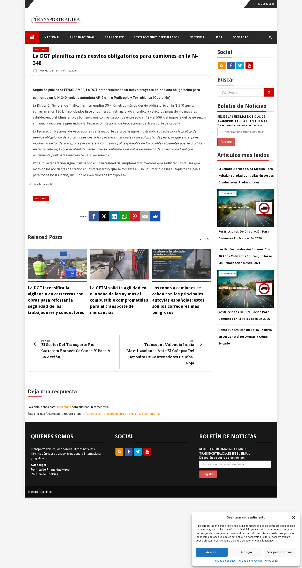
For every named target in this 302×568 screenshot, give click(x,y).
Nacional (52, 37)
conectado (64, 407)
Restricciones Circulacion (157, 37)
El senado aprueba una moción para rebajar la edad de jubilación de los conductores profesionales (246, 175)
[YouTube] (249, 65)
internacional (82, 37)
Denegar (246, 552)
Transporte (114, 37)
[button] (294, 517)
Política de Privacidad (250, 560)
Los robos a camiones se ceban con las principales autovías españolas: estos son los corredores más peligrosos (178, 300)
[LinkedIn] (114, 216)
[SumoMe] (155, 216)
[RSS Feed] (222, 65)
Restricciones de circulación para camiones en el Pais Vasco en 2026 (244, 315)
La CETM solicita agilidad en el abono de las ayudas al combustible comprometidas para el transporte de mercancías (119, 300)
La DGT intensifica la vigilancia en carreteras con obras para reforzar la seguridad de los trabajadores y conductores (56, 300)
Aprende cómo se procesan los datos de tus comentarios (123, 413)
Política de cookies (225, 560)
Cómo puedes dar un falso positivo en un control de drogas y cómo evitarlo (245, 336)
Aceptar (212, 552)
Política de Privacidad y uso (50, 469)
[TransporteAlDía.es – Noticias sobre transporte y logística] (32, 37)
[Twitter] (240, 65)
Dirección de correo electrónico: (240, 125)
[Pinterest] (135, 216)
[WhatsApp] (124, 216)
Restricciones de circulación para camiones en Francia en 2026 (243, 235)
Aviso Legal (271, 560)
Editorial (198, 37)
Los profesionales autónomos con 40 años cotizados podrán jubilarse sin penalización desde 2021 (245, 256)
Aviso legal (38, 465)
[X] (104, 216)
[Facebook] (94, 216)
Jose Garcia (46, 70)
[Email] (145, 216)
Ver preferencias (280, 552)
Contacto (240, 37)
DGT (219, 37)
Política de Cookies (44, 474)
